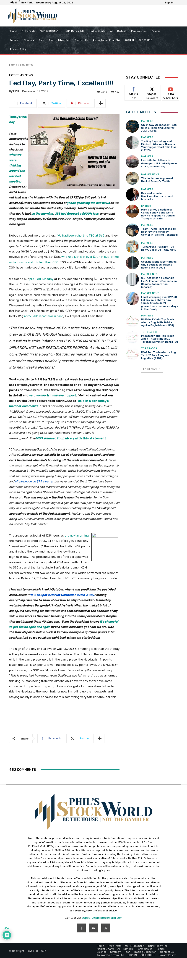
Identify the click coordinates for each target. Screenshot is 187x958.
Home (13, 65)
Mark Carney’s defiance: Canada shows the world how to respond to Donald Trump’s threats (158, 214)
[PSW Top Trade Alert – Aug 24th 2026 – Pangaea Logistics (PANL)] (132, 353)
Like (133, 88)
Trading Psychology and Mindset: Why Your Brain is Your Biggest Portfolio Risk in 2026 (158, 146)
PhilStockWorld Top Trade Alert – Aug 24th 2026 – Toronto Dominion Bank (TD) (159, 338)
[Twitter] (105, 928)
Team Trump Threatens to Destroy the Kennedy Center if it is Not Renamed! (159, 231)
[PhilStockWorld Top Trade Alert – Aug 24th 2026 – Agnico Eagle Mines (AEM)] (132, 320)
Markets (147, 121)
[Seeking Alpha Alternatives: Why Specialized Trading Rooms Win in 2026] (132, 262)
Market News (150, 174)
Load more (150, 369)
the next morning (77, 535)
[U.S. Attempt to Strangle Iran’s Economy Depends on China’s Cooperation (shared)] (132, 279)
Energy (146, 206)
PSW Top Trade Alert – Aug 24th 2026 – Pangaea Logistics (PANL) (158, 355)
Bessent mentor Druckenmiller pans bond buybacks (157, 196)
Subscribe (171, 88)
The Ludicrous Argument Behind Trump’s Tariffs (157, 180)
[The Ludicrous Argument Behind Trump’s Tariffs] (132, 178)
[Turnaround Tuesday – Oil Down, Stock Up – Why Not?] (132, 246)
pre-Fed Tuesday (41, 279)
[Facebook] (81, 928)
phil (16, 90)
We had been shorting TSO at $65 (80, 235)
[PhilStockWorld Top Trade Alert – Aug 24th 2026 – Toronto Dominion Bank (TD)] (132, 337)
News (29, 75)
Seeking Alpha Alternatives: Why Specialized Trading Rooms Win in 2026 (159, 264)
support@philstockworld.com (102, 917)
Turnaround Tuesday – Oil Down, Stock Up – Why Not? (158, 248)
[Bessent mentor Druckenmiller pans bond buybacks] (132, 194)
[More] (101, 103)
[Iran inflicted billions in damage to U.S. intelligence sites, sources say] (132, 161)
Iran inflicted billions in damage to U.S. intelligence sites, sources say (159, 163)
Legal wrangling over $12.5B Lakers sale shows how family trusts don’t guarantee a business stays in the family (159, 303)
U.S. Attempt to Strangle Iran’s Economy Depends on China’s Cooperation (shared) (159, 282)
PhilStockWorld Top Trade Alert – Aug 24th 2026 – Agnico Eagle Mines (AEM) (157, 322)
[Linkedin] (93, 928)
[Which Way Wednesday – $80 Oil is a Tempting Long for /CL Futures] (132, 126)
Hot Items (26, 65)
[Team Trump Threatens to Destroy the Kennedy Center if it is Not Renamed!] (132, 230)
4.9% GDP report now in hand (43, 316)
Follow (152, 88)
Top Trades (149, 332)
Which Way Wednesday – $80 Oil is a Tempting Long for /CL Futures (159, 128)
